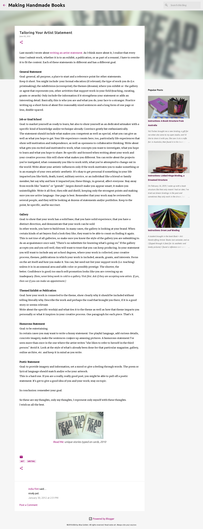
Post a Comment (28, 505)
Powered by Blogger (103, 518)
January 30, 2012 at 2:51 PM (43, 497)
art (22, 461)
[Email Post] (21, 458)
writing (31, 461)
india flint (33, 489)
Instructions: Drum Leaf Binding (164, 230)
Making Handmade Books (36, 5)
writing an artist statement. (66, 52)
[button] (21, 42)
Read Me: (58, 441)
